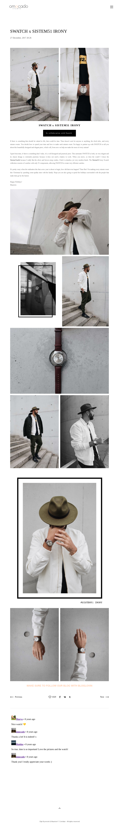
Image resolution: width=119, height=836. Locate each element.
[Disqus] (59, 750)
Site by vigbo (11, 829)
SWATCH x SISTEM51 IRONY (60, 125)
